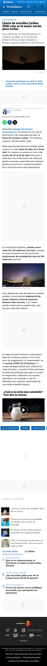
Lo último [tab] (30, 551)
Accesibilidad (34, 661)
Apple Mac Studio (32, 2)
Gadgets (6, 11)
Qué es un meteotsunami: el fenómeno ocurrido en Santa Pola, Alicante (23, 563)
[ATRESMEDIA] (23, 623)
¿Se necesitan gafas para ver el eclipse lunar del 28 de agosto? (22, 576)
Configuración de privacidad (31, 657)
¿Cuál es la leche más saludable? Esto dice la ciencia (23, 393)
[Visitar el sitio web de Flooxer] (23, 640)
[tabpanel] (23, 575)
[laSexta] (8, 2)
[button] (34, 7)
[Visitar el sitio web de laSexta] (15, 630)
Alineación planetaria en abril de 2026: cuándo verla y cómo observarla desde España (24, 83)
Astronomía (38, 428)
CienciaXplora (40, 11)
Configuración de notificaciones (18, 661)
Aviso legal (9, 654)
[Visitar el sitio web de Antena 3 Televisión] (7, 630)
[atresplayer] (28, 7)
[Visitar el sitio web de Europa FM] (23, 635)
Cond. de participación (13, 657)
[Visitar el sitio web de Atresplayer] (39, 635)
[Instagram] (9, 112)
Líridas (25, 428)
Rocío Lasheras (14, 110)
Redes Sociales (26, 11)
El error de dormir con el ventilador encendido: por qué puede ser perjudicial (24, 590)
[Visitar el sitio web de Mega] (39, 630)
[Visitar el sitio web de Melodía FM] (31, 635)
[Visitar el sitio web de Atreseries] (7, 635)
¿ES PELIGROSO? (13, 558)
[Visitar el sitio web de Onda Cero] (15, 635)
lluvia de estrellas (9, 428)
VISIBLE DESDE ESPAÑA (16, 573)
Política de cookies (35, 654)
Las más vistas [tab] (10, 551)
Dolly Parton (21, 2)
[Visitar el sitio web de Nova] (31, 630)
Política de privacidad (21, 654)
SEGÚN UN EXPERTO (15, 585)
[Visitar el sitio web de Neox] (23, 630)
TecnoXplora (7, 499)
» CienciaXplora (18, 499)
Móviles (15, 11)
